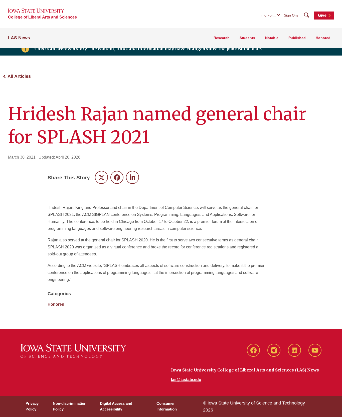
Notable (271, 38)
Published (297, 38)
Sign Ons (291, 15)
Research (222, 38)
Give (322, 15)
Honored (323, 38)
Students (247, 38)
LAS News (19, 37)
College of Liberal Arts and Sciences (42, 17)
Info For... (268, 15)
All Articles (19, 76)
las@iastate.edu (186, 379)
